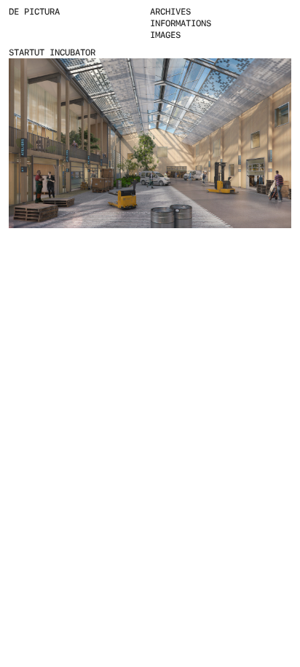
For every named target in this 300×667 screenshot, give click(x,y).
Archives (170, 12)
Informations (180, 23)
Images (165, 35)
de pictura (34, 12)
